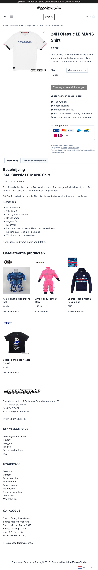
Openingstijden (11, 478)
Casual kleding (73, 148)
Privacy (6, 440)
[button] (44, 32)
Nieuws (7, 447)
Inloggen (7, 443)
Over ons (7, 471)
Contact (7, 474)
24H (73, 150)
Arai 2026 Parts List (13, 532)
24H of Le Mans (81, 150)
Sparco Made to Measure (16, 521)
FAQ (5, 454)
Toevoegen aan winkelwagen (69, 87)
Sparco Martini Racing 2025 (17, 525)
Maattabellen (10, 499)
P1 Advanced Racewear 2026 (18, 543)
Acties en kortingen (14, 450)
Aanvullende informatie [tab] (35, 160)
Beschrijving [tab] (13, 160)
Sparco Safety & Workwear (16, 518)
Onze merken (10, 485)
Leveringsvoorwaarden (15, 436)
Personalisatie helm (13, 492)
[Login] (87, 16)
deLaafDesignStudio (76, 562)
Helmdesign (9, 488)
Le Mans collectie (57, 152)
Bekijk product (11, 312)
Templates (8, 495)
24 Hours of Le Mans (63, 150)
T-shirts (64, 148)
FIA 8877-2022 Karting (14, 535)
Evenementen (10, 481)
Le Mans (91, 150)
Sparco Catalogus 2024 (15, 528)
